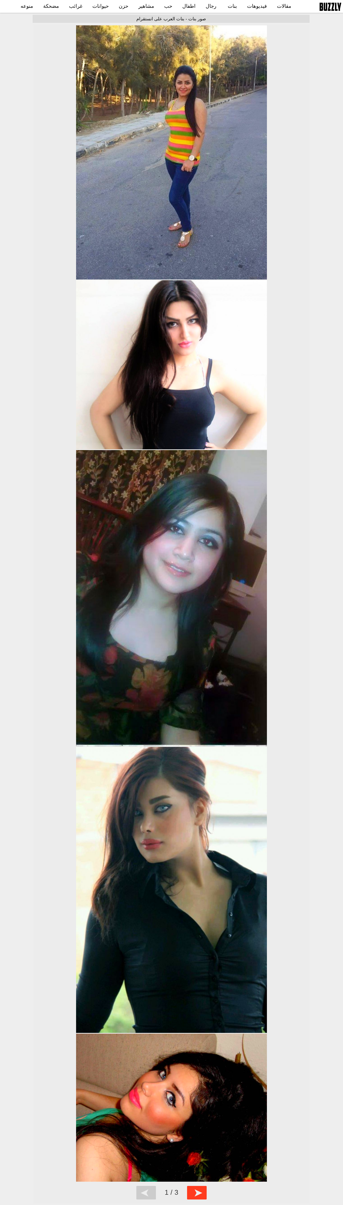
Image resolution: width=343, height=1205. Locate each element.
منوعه (27, 6)
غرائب (75, 6)
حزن (123, 6)
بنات (232, 6)
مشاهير (146, 6)
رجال (211, 6)
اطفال (189, 6)
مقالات (284, 6)
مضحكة (51, 6)
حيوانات (100, 6)
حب (168, 6)
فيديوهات (257, 6)
